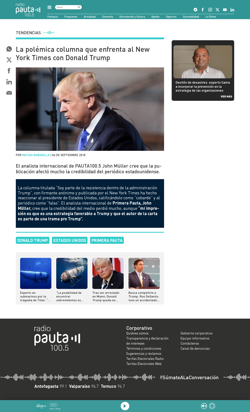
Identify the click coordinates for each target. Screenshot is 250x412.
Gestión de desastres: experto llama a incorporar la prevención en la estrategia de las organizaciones (203, 86)
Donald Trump (32, 240)
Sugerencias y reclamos (143, 353)
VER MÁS (226, 96)
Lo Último (210, 16)
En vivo (53, 405)
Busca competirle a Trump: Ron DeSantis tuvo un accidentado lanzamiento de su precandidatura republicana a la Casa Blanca (144, 296)
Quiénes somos (137, 333)
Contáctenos (189, 343)
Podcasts (52, 16)
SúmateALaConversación (189, 377)
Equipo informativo (194, 338)
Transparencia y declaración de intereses (147, 340)
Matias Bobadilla (36, 155)
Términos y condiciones (143, 348)
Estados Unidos (69, 240)
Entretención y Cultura (132, 16)
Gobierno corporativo (196, 333)
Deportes (171, 16)
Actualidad (90, 16)
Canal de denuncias (195, 348)
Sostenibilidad (191, 16)
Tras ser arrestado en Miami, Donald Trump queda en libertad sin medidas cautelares (106, 296)
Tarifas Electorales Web (144, 364)
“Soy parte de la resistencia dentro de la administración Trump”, (87, 190)
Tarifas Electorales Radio (145, 359)
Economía (107, 16)
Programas (70, 16)
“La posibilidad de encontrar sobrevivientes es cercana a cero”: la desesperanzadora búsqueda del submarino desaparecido (69, 296)
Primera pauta (106, 240)
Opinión (155, 16)
